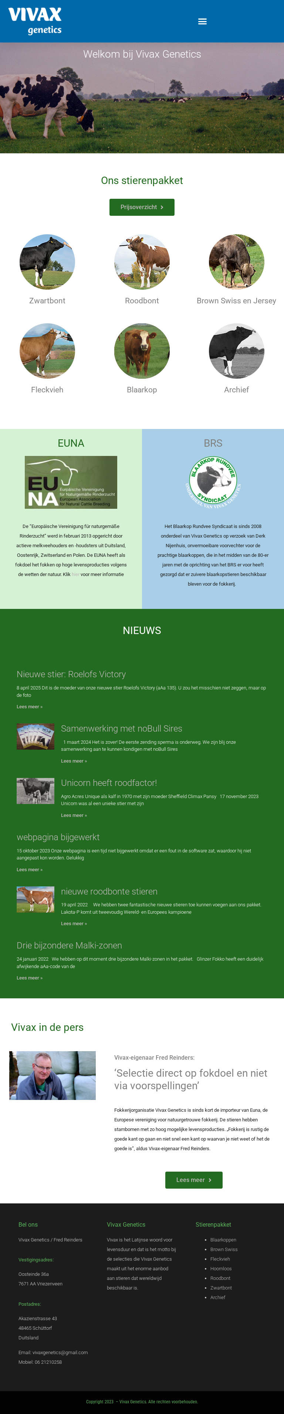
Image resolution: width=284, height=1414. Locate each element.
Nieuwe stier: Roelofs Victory (71, 674)
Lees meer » (30, 706)
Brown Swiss (224, 1249)
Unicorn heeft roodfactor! (109, 783)
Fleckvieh (220, 1259)
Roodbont (220, 1278)
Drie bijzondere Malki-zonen (69, 945)
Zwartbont (221, 1288)
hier (76, 574)
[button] (203, 21)
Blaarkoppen (223, 1240)
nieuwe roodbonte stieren (109, 891)
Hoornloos (221, 1268)
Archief (236, 389)
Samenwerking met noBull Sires (121, 728)
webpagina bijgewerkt (58, 837)
